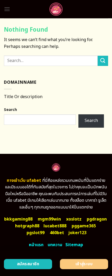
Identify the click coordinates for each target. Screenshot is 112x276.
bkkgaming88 (18, 219)
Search (10, 109)
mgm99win (49, 219)
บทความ (55, 245)
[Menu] (7, 9)
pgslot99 (36, 233)
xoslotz (74, 219)
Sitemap (74, 245)
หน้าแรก (36, 245)
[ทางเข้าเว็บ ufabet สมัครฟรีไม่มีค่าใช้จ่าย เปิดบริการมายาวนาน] (56, 9)
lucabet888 (54, 226)
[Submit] (103, 61)
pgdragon (97, 219)
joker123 (77, 233)
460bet (57, 233)
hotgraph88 (27, 226)
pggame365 (84, 226)
